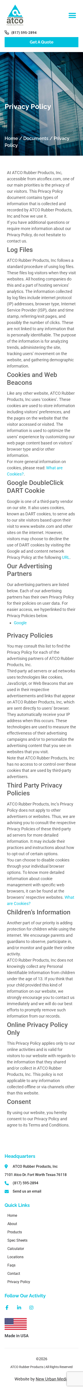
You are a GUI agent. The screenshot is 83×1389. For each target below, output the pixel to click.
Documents (35, 138)
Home (11, 138)
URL (66, 557)
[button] (72, 15)
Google (20, 622)
